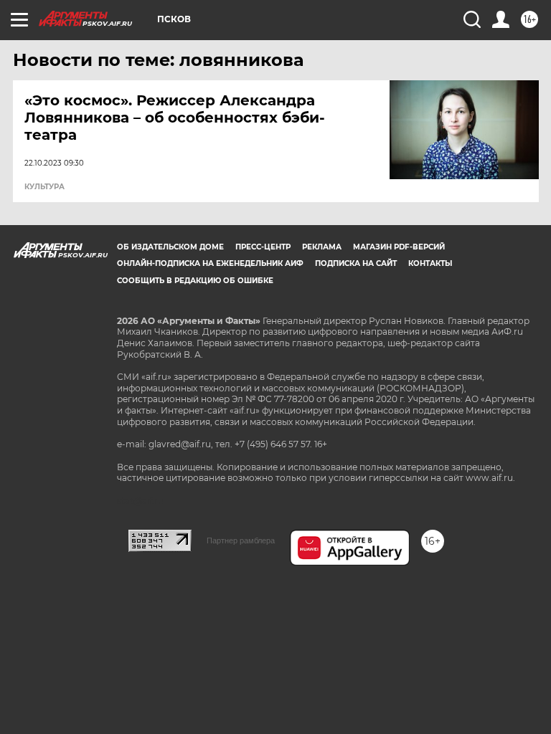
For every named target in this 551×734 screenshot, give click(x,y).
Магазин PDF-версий (399, 247)
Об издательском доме (170, 247)
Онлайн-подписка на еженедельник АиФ (210, 263)
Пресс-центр (263, 247)
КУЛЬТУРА (44, 187)
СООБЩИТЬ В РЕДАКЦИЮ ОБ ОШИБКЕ (195, 280)
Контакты (430, 263)
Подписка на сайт (356, 263)
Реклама (322, 247)
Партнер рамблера (241, 540)
